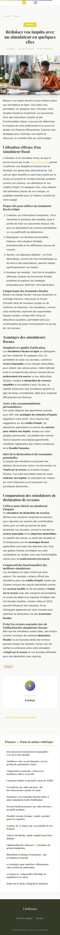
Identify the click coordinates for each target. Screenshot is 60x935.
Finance (16, 16)
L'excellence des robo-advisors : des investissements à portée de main (25, 789)
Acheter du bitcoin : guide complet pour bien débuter (29, 837)
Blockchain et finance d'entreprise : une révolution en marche (27, 856)
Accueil (6, 16)
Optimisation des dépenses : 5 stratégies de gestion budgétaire (28, 846)
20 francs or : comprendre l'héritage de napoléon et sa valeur (26, 875)
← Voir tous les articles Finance (19, 717)
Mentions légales (24, 918)
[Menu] (35, 2)
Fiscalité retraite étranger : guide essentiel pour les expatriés (28, 818)
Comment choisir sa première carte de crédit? (30, 780)
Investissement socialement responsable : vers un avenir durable (28, 753)
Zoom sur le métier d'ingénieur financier (27, 883)
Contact (40, 918)
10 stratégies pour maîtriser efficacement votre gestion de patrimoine (27, 866)
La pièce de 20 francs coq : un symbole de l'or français (30, 827)
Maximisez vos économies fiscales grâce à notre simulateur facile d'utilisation (28, 798)
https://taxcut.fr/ (39, 162)
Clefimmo (30, 909)
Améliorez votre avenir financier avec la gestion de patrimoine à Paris (27, 763)
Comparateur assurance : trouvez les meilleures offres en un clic (25, 772)
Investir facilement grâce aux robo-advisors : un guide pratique (29, 808)
